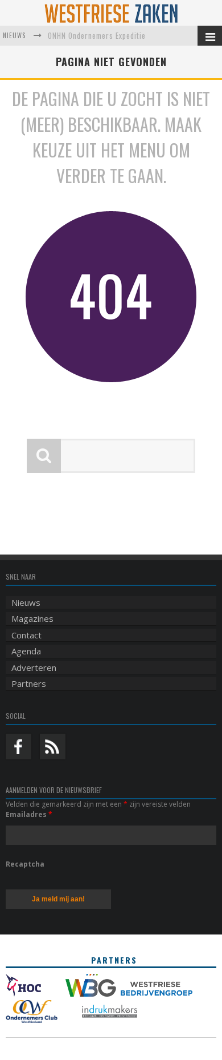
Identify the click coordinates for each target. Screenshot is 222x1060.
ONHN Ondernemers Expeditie (97, 35)
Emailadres (29, 814)
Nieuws (25, 602)
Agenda (26, 651)
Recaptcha (25, 864)
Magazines (32, 618)
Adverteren (33, 667)
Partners (28, 683)
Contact (26, 635)
